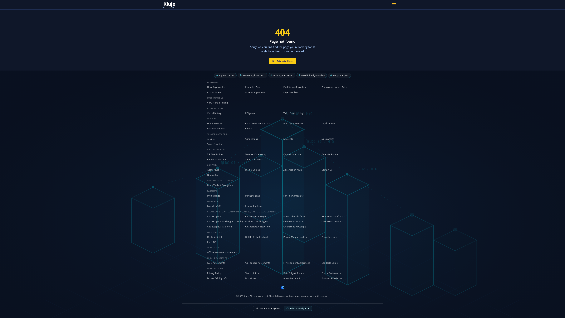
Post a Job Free (252, 87)
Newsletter (212, 174)
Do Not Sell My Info (217, 278)
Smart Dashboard (254, 159)
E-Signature (251, 113)
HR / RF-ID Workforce (332, 216)
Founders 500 (214, 205)
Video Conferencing (293, 113)
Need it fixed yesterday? (313, 75)
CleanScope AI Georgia (294, 226)
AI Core (211, 138)
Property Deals (328, 236)
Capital (248, 128)
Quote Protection (292, 154)
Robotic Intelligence (299, 308)
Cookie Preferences (331, 273)
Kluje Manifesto (291, 92)
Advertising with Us (255, 92)
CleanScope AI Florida (332, 221)
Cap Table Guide (329, 262)
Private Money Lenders (295, 236)
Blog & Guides (252, 169)
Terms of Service (253, 273)
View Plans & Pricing (217, 102)
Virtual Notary (214, 113)
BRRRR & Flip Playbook (257, 236)
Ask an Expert (214, 92)
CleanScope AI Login (255, 216)
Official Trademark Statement (222, 252)
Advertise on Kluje (292, 169)
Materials (288, 138)
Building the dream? (283, 75)
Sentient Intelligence (269, 308)
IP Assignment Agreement (296, 262)
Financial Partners (330, 154)
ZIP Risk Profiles (215, 154)
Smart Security (214, 144)
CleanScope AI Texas (293, 221)
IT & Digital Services (293, 123)
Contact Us (326, 169)
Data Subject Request (294, 273)
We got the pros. (341, 75)
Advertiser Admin (292, 278)
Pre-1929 (212, 242)
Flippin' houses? (227, 75)
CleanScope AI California (219, 226)
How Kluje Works (216, 87)
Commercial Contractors (257, 123)
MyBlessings (213, 195)
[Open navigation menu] (394, 5)
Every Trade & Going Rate (220, 185)
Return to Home (285, 61)
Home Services (214, 123)
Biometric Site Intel (216, 159)
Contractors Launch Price (334, 87)
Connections (251, 138)
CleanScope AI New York (257, 226)
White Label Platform (294, 216)
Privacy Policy (214, 273)
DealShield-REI (214, 236)
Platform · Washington (256, 221)
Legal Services (328, 123)
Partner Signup (252, 195)
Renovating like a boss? (254, 75)
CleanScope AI (214, 216)
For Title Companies (293, 195)
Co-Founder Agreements (257, 262)
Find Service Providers (294, 87)
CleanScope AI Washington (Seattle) (225, 221)
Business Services (216, 128)
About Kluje (213, 169)
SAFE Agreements (216, 262)
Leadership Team (253, 205)
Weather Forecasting (255, 154)
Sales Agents (327, 138)
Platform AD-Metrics (331, 278)
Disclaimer (250, 278)
